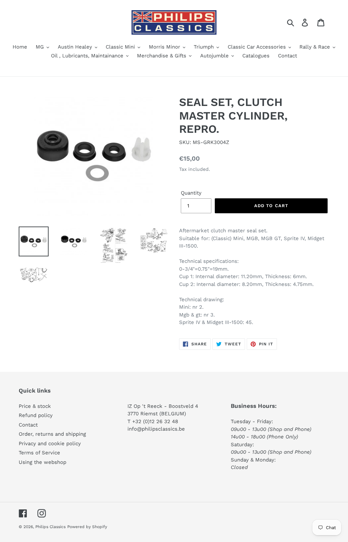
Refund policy (36, 415)
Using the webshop (42, 462)
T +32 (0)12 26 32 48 (152, 421)
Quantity (191, 193)
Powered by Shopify (87, 526)
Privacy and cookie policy (50, 443)
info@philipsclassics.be (156, 429)
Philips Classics (50, 526)
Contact (28, 425)
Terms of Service (39, 453)
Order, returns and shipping (52, 434)
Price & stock (35, 406)
